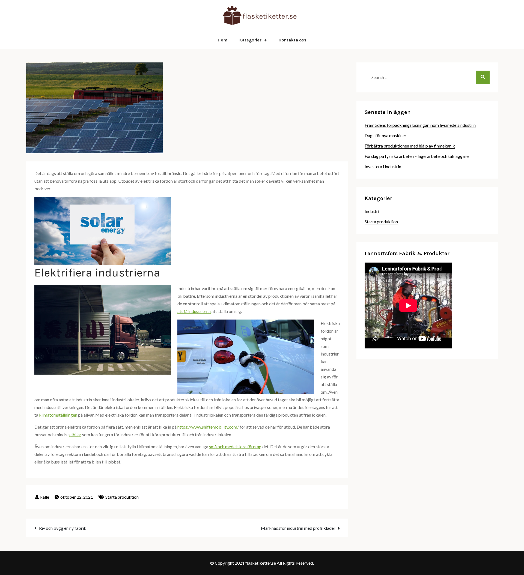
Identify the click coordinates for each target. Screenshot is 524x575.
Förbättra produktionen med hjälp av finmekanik (410, 145)
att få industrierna (194, 311)
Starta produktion (122, 496)
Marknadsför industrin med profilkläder (298, 528)
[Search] (483, 77)
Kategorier (250, 40)
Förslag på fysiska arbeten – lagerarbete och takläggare (417, 156)
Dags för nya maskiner (385, 135)
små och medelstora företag (235, 446)
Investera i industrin (383, 166)
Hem (222, 40)
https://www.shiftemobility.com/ (208, 426)
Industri (372, 211)
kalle (44, 496)
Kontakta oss (292, 40)
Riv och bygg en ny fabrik (62, 528)
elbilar (75, 434)
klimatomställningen (58, 414)
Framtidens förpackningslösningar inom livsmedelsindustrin (420, 125)
